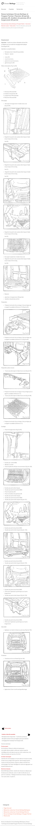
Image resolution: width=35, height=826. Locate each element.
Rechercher (20, 9)
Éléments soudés (5, 25)
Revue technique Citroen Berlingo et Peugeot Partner (12, 23)
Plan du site (7, 815)
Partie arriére (13, 25)
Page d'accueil (7, 808)
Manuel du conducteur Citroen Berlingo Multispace (17, 810)
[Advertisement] (17, 34)
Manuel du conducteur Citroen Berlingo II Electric (16, 812)
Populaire (11, 9)
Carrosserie (27, 23)
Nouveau (3, 9)
